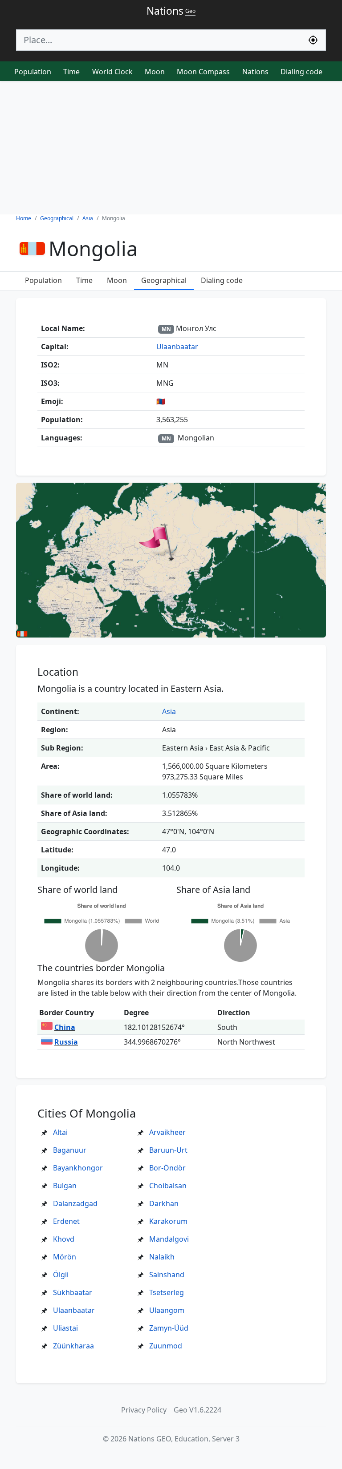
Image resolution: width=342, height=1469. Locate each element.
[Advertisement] (171, 147)
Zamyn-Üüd (168, 1328)
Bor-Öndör (167, 1168)
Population (32, 72)
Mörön (64, 1257)
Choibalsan (168, 1186)
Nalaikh (162, 1257)
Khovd (63, 1239)
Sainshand (166, 1274)
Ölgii (61, 1274)
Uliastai (65, 1328)
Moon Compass (203, 72)
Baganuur (69, 1150)
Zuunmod (165, 1346)
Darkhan (164, 1203)
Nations (255, 72)
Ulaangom (166, 1310)
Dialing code (301, 72)
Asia (169, 711)
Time (71, 72)
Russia (66, 1042)
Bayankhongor (78, 1168)
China (64, 1027)
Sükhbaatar (72, 1292)
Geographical (164, 280)
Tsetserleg (166, 1292)
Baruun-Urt (168, 1150)
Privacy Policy (144, 1410)
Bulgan (65, 1186)
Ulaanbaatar (177, 346)
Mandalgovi (169, 1239)
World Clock (112, 72)
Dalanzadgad (75, 1203)
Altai (60, 1132)
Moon (155, 72)
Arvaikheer (167, 1132)
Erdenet (66, 1221)
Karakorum (168, 1221)
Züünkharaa (73, 1346)
